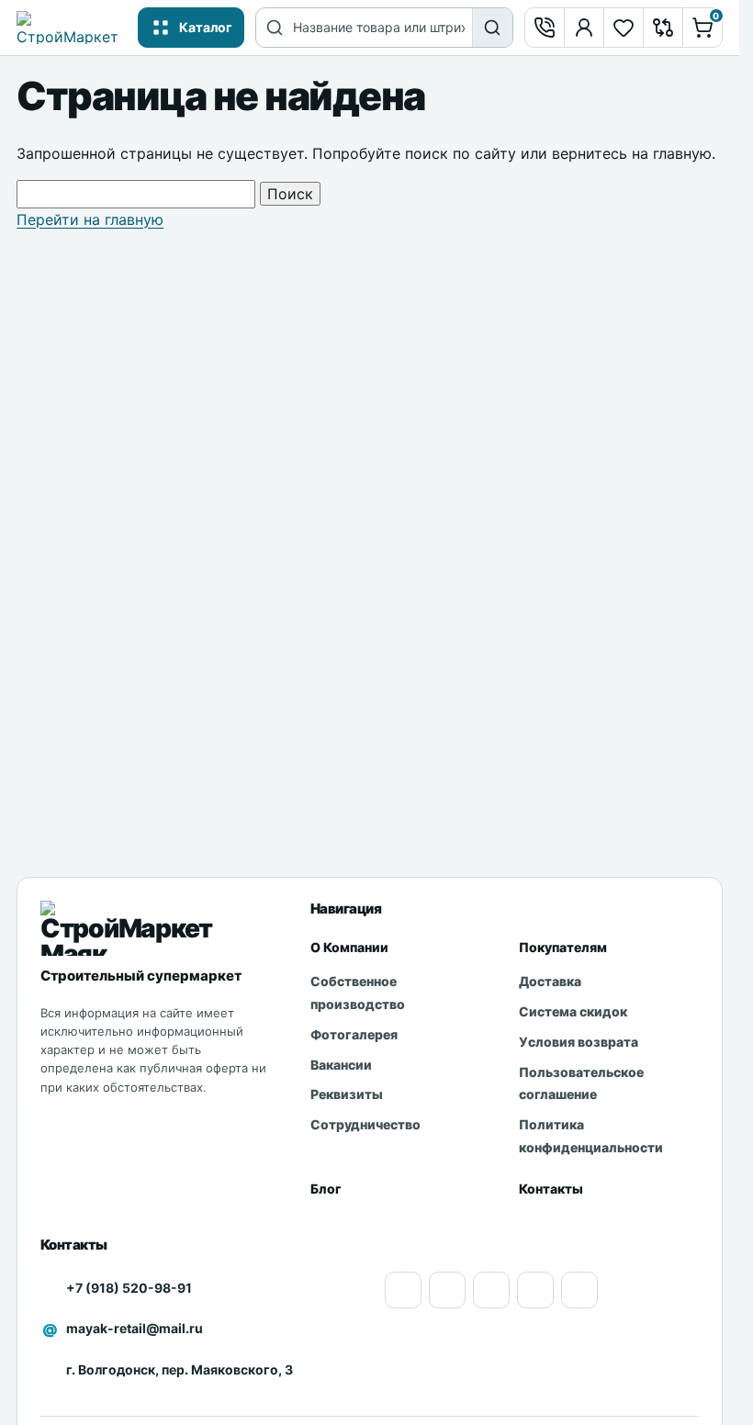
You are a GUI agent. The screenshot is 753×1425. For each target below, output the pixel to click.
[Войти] (584, 27)
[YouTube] (403, 1290)
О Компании (349, 947)
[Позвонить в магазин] (544, 27)
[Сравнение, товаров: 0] (663, 27)
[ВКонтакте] (535, 1290)
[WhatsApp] (491, 1290)
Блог (326, 1188)
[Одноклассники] (447, 1290)
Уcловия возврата (578, 1041)
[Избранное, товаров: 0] (623, 27)
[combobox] (382, 27)
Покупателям (563, 947)
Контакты (551, 1188)
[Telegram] (579, 1290)
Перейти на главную (90, 219)
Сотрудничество (365, 1124)
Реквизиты (346, 1094)
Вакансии (341, 1064)
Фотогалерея (354, 1034)
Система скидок (573, 1011)
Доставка (550, 981)
